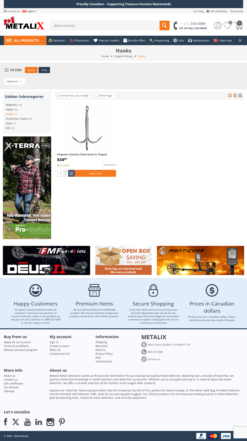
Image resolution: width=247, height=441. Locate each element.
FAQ (98, 357)
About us (9, 376)
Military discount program (21, 350)
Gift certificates (13, 383)
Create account (59, 346)
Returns (101, 350)
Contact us (154, 359)
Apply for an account (17, 342)
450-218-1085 (155, 352)
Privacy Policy (104, 354)
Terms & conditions (16, 346)
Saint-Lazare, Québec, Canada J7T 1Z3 (169, 344)
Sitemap (9, 391)
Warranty (101, 346)
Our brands (11, 387)
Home (105, 56)
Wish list (55, 350)
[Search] (165, 25)
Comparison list (60, 354)
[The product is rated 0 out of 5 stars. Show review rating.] (109, 165)
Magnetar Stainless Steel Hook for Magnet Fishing (82, 154)
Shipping (101, 342)
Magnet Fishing (123, 56)
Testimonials (104, 361)
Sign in (54, 342)
